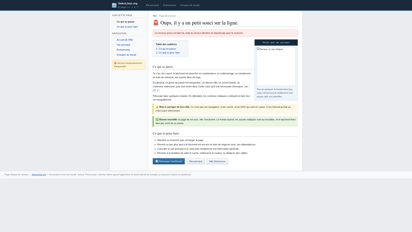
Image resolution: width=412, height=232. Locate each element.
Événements (169, 5)
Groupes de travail (189, 5)
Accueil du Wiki (125, 40)
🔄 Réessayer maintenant (168, 161)
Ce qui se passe (125, 21)
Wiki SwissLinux (217, 161)
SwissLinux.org (39, 174)
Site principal (152, 5)
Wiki (155, 16)
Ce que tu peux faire (127, 26)
